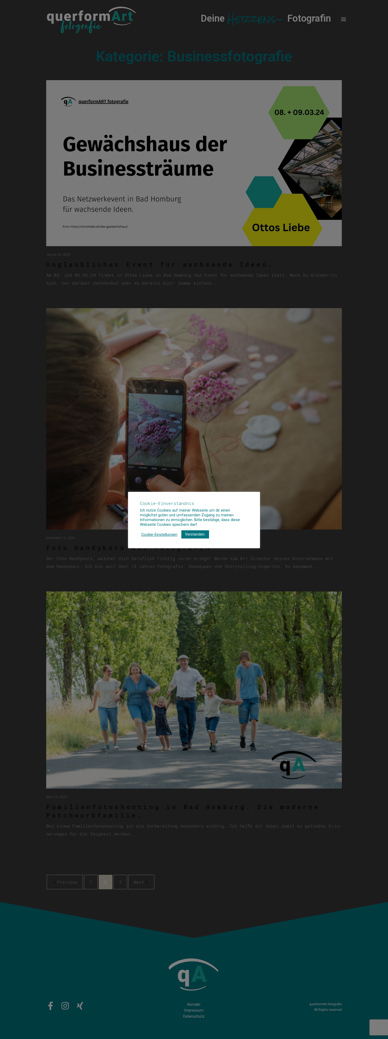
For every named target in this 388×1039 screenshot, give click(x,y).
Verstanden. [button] (195, 534)
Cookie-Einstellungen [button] (159, 534)
